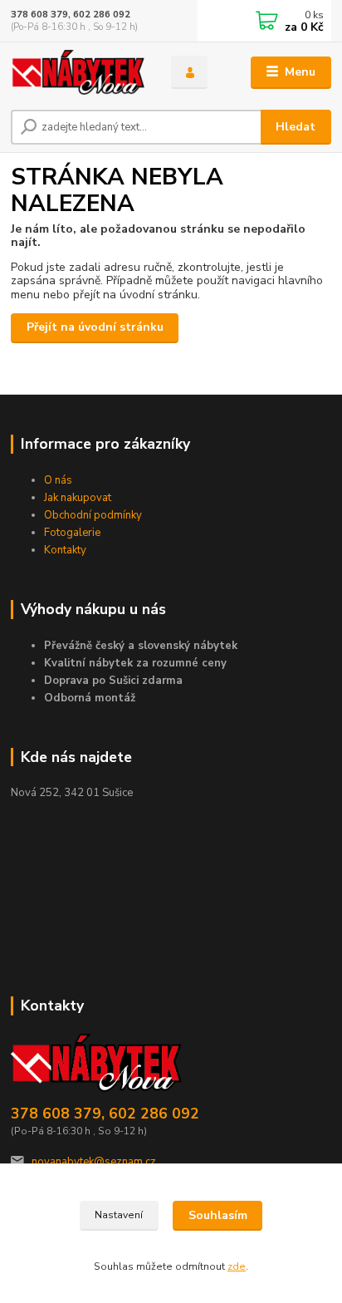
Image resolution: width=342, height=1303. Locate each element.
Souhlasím (217, 1215)
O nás (58, 480)
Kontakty (65, 550)
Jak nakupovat (77, 497)
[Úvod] (77, 73)
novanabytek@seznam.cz (94, 1161)
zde (236, 1266)
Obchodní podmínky (93, 515)
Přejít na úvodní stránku (95, 327)
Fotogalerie (72, 532)
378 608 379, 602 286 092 (70, 14)
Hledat (295, 127)
